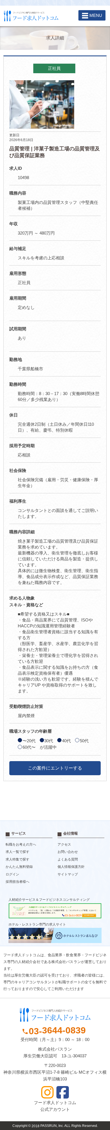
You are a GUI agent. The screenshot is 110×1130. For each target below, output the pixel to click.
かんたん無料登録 (19, 867)
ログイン (12, 874)
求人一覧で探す (17, 852)
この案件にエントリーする (55, 768)
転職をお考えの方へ (21, 844)
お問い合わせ (68, 852)
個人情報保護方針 (71, 867)
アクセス (64, 844)
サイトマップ (68, 874)
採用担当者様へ (17, 882)
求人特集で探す (17, 859)
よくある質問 (68, 859)
